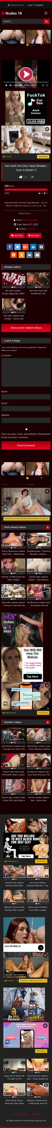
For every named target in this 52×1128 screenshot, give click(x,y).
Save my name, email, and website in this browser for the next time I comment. (25, 436)
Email (4, 403)
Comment (6, 355)
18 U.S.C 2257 (20, 1114)
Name (5, 391)
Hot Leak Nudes (30, 220)
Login (30, 5)
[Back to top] (43, 1119)
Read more (24, 213)
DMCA (35, 1114)
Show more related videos (26, 327)
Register (39, 5)
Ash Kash (31, 229)
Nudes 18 (13, 13)
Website (5, 415)
